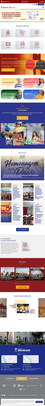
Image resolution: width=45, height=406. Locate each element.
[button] (17, 283)
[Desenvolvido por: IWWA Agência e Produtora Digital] (42, 395)
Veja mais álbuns (22, 287)
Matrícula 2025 (22, 118)
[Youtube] (36, 4)
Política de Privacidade (12, 403)
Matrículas (41, 4)
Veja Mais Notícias (22, 229)
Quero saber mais (8, 69)
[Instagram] (34, 4)
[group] (22, 15)
